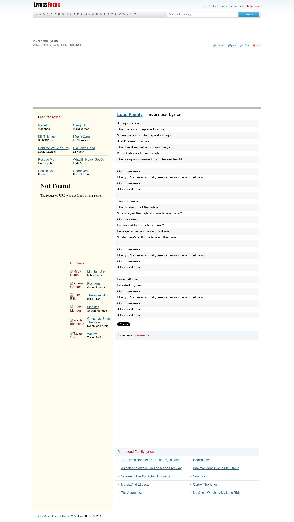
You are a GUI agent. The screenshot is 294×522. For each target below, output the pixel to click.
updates (235, 6)
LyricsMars (43, 516)
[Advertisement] (147, 77)
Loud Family (130, 114)
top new (222, 6)
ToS (73, 516)
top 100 (209, 6)
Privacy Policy (60, 516)
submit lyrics (252, 6)
